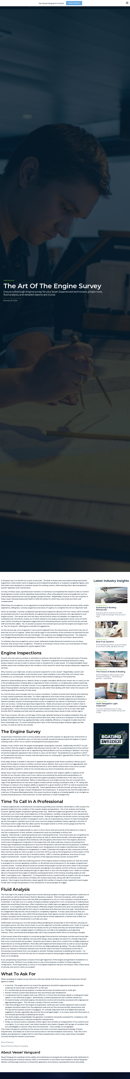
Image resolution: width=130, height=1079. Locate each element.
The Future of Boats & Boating (110, 672)
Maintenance (8, 280)
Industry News (101, 605)
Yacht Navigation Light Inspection (107, 705)
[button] (127, 3)
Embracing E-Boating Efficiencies (106, 609)
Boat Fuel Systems (105, 642)
